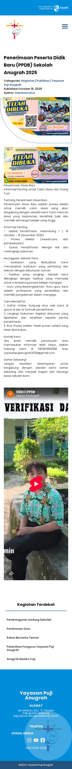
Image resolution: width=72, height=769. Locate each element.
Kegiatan (27, 81)
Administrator (25, 93)
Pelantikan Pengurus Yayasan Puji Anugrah (30, 648)
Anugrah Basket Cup (21, 659)
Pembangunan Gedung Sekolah (29, 620)
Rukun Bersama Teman (23, 638)
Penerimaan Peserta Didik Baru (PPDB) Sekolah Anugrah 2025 (34, 65)
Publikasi (43, 81)
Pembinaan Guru (18, 629)
